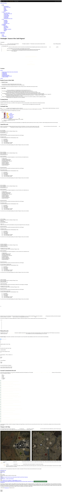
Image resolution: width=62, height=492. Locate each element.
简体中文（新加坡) (12, 480)
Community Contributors (7, 29)
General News (4, 36)
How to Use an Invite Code (8, 13)
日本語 (4, 480)
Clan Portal (5, 22)
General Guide (6, 14)
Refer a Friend (6, 27)
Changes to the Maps (5, 76)
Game (3, 5)
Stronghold (5, 20)
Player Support (2, 481)
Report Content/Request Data (16, 481)
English (1, 478)
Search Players (6, 26)
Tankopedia (5, 10)
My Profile (5, 25)
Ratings (5, 8)
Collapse (1, 78)
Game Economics (6, 15)
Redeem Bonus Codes (7, 7)
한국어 (6, 480)
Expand (1, 70)
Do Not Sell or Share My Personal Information (40, 481)
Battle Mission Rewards (5, 75)
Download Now (6, 6)
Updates (5, 9)
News (3, 35)
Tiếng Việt (19, 480)
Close (1, 490)
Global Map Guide (6, 23)
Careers (32, 481)
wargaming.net (2, 482)
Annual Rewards (4, 74)
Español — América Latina (7, 478)
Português (12, 478)
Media (5, 30)
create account (59, 1)
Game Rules (29, 481)
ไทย (8, 480)
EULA (22, 481)
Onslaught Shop (4, 73)
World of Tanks (2, 3)
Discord (5, 28)
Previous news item (3, 470)
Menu (6, 3)
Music (5, 11)
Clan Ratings (6, 21)
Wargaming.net (7, 487)
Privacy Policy (25, 481)
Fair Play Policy (6, 17)
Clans (3, 19)
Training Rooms (4, 72)
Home (3, 34)
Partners (6, 481)
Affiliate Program (9, 481)
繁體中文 (16, 480)
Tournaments (4, 24)
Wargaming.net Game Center (8, 18)
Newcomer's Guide (7, 12)
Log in (55, 1)
